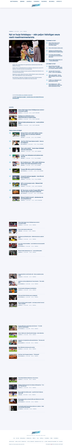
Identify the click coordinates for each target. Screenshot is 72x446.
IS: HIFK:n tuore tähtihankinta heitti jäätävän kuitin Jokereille (32, 156)
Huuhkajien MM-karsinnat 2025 (53, 441)
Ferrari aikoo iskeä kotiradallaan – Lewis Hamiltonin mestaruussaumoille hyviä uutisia (31, 244)
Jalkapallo (29, 1)
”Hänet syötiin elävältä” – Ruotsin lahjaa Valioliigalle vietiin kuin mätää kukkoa (32, 149)
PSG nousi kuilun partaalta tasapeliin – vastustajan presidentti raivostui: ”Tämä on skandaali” (31, 303)
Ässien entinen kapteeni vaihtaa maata (25, 229)
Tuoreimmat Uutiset (51, 40)
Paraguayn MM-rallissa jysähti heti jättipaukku (31, 169)
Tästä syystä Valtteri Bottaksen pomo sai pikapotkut (27, 295)
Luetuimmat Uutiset (51, 63)
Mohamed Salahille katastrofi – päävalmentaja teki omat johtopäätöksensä (32, 198)
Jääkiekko (22, 1)
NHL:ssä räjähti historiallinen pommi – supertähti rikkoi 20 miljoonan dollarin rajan (30, 393)
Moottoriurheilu (14, 1)
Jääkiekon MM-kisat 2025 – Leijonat (41, 441)
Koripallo (41, 438)
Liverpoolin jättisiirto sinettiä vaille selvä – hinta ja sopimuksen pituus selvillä (31, 275)
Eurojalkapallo (22, 438)
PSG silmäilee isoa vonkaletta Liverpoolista (24, 95)
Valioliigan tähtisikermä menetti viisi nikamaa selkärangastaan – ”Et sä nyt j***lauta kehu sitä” (31, 385)
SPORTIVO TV (59, 1)
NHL (14, 438)
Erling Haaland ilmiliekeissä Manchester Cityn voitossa (28, 377)
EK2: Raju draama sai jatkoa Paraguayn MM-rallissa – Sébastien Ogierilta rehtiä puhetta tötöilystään (32, 191)
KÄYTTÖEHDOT (61, 444)
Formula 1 (34, 438)
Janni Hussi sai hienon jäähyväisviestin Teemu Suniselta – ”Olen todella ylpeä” (31, 282)
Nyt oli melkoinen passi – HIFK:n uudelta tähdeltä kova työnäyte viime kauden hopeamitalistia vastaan (33, 163)
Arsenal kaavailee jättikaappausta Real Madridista (27, 288)
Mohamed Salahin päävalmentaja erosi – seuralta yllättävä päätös (31, 123)
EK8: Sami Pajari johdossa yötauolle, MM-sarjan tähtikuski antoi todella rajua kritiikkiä (31, 400)
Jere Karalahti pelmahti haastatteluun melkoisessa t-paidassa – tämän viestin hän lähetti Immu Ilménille (31, 407)
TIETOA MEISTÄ (48, 444)
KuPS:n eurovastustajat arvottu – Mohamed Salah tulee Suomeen (32, 184)
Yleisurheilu (36, 1)
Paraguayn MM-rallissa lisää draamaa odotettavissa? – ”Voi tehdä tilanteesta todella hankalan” (30, 326)
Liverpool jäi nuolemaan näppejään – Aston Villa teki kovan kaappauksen (32, 177)
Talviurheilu (44, 1)
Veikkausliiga (29, 438)
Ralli (38, 438)
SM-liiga (17, 438)
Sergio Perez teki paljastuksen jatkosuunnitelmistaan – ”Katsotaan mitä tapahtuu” (31, 341)
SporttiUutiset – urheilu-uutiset (15, 441)
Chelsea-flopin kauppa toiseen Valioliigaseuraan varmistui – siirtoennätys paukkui (31, 110)
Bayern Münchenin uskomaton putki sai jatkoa (26, 347)
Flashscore (60, 441)
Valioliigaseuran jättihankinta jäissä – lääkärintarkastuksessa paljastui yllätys (27, 116)
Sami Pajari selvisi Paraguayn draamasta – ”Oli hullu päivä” (28, 354)
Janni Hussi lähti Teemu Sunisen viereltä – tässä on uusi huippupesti (32, 142)
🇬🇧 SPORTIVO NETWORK (54, 444)
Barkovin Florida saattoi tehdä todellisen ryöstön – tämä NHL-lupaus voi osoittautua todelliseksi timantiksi (32, 134)
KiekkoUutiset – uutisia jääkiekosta (27, 441)
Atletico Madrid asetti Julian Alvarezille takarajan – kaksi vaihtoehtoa (31, 333)
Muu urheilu (51, 1)
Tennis (51, 438)
